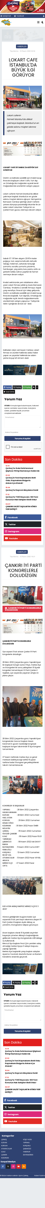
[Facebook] (3, 1166)
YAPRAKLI (26, 1142)
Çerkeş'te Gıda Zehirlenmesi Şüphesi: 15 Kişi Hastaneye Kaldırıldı (23, 469)
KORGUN (4, 1146)
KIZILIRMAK (5, 1158)
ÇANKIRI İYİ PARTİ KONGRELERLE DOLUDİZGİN (23, 608)
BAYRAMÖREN (28, 1155)
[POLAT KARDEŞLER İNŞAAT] (22, 370)
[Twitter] (8, 1166)
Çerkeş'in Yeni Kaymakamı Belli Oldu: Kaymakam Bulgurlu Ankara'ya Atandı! (21, 480)
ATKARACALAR (6, 1149)
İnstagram (13, 531)
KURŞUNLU (27, 1146)
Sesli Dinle (9, 391)
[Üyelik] (43, 16)
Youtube (13, 538)
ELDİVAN (4, 1142)
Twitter (12, 524)
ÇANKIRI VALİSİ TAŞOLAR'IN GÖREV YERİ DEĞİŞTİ (21, 507)
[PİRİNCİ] (22, 149)
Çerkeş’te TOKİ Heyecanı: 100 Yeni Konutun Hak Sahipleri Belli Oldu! (22, 498)
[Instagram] (13, 1166)
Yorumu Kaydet (22, 438)
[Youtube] (18, 1166)
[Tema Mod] (42, 22)
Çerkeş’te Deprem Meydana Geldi (22, 490)
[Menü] (38, 22)
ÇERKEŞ (4, 1139)
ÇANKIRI (4, 1155)
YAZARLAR (20, 16)
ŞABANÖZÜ (27, 1149)
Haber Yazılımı (39, 1175)
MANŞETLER (6, 16)
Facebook (12, 517)
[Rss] (24, 1166)
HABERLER (21, 46)
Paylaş (8, 387)
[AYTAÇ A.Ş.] (22, 6)
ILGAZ (3, 1152)
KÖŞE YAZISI (27, 1139)
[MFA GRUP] (22, 34)
